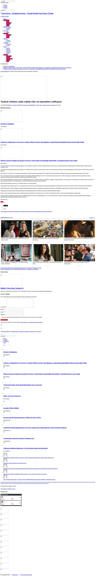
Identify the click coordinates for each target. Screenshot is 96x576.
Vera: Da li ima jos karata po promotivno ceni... (15, 463)
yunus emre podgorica (26, 482)
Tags (4, 342)
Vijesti (7, 25)
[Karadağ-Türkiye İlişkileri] (7, 405)
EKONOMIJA (6, 20)
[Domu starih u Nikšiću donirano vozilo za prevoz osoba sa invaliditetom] (4, 573)
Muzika (8, 40)
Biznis (7, 21)
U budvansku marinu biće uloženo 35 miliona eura (18, 438)
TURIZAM (5, 42)
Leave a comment (51, 105)
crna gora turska (3, 482)
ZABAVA (5, 39)
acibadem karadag (17, 483)
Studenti (8, 28)
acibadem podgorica (74, 482)
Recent (5, 338)
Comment (3, 307)
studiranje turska (33, 483)
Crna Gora (8, 35)
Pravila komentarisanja (26, 574)
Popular (5, 340)
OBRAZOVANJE (7, 27)
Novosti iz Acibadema (8, 66)
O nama (5, 6)
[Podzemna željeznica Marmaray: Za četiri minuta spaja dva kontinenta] (7, 445)
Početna (5, 5)
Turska (8, 36)
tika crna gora (32, 482)
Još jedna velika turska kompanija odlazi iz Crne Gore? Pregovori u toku (21, 268)
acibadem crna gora (88, 482)
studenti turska (45, 483)
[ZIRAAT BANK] (5, 16)
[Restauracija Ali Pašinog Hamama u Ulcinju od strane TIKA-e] (7, 415)
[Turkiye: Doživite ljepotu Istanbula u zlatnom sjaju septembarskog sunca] (4, 562)
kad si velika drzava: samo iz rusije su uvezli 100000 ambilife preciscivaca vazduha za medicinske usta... (29, 479)
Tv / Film (8, 41)
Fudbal (8, 48)
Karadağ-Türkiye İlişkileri (11, 408)
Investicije (8, 23)
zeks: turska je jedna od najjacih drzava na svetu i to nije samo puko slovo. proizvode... (25, 474)
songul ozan (45, 482)
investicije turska (27, 483)
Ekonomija (9, 56)
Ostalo (7, 53)
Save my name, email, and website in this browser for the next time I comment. (22, 317)
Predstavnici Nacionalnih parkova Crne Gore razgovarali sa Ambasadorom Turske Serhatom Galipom (34, 427)
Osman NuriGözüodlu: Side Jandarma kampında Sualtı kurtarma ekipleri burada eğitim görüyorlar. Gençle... (30, 468)
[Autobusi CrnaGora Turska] (8, 489)
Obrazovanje (9, 58)
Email (2, 312)
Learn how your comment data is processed (31, 322)
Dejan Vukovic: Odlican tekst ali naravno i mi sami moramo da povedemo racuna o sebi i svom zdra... (28, 457)
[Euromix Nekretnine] (21, 331)
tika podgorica (14, 482)
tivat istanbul (16, 211)
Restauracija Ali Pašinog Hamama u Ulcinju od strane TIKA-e (22, 417)
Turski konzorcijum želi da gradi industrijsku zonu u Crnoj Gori (22, 385)
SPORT (5, 46)
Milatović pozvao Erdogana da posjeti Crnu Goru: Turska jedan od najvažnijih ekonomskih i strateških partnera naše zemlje (34, 69)
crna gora (22, 483)
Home (4, 19)
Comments (6, 341)
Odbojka (8, 50)
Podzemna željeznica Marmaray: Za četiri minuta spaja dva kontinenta (25, 448)
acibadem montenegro (57, 482)
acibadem (40, 482)
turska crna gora (50, 482)
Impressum (15, 574)
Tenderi (8, 24)
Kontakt (5, 7)
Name (2, 309)
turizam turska (11, 483)
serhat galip (19, 482)
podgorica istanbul (8, 211)
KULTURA (5, 31)
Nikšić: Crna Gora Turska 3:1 (12, 288)
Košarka (8, 49)
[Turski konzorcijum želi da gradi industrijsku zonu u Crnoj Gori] (4, 529)
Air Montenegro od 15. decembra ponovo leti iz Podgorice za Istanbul (19, 269)
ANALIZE (5, 54)
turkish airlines (24, 211)
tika (38, 482)
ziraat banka (6, 483)
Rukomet (8, 52)
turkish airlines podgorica (34, 211)
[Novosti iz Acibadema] (4, 512)
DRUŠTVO (5, 33)
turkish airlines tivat (47, 211)
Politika (8, 60)
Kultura (8, 57)
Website (3, 314)
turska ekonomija (40, 483)
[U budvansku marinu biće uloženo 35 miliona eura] (7, 435)
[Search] (1, 1)
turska (36, 482)
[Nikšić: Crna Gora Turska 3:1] (4, 534)
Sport (7, 61)
